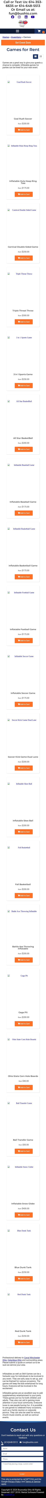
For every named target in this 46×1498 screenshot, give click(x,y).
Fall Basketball (23, 884)
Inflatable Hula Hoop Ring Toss (23, 182)
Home (6, 37)
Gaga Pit (23, 1012)
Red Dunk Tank (23, 1331)
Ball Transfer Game (23, 1140)
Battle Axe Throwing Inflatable (23, 947)
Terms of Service (32, 1481)
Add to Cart (25, 130)
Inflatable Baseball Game (23, 502)
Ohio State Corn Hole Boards (23, 1076)
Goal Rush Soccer (23, 119)
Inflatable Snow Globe (23, 1203)
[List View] (40, 56)
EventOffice (9, 1495)
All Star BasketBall (23, 438)
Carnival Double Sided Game (23, 247)
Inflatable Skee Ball (23, 820)
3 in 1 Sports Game (23, 374)
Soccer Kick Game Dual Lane (23, 757)
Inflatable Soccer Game (23, 693)
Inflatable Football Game (23, 629)
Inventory (16, 37)
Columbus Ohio (15, 1360)
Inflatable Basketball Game (23, 565)
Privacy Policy (14, 1481)
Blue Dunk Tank (23, 1267)
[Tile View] (35, 56)
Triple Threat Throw (23, 310)
